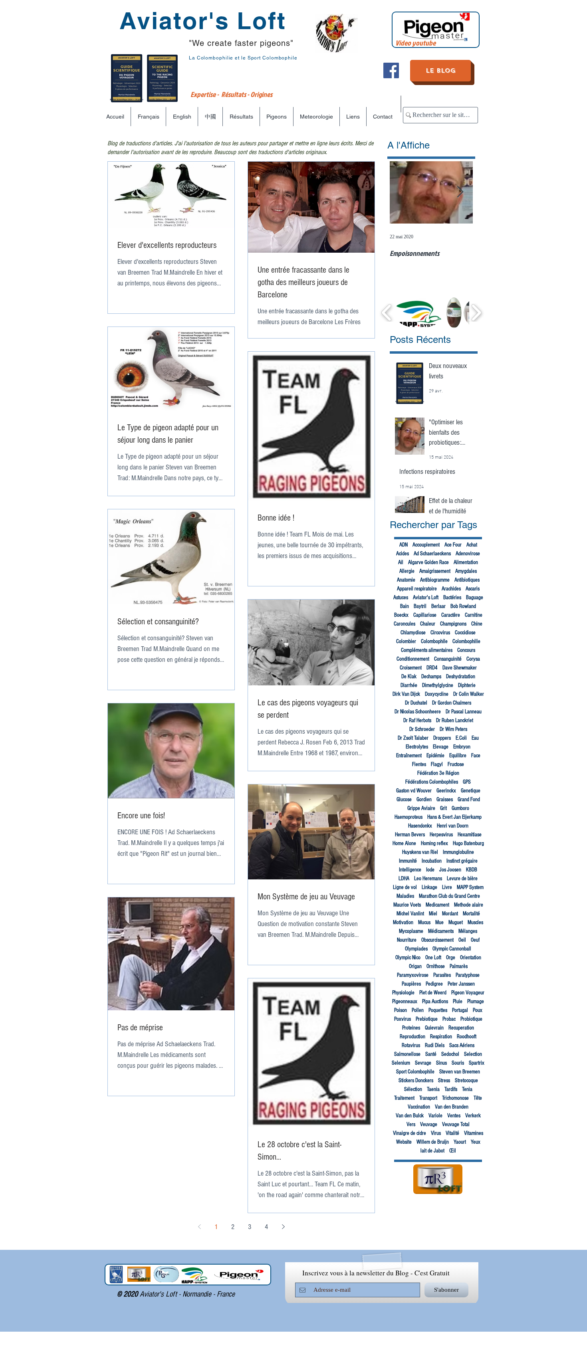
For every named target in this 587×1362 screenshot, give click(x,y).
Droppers (442, 738)
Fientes (419, 764)
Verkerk (473, 1116)
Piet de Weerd (432, 993)
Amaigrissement (434, 571)
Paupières (411, 984)
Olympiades (416, 949)
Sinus (441, 1063)
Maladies (405, 896)
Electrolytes (417, 747)
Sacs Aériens (461, 1045)
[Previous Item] (402, 192)
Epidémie (435, 755)
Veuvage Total (456, 1124)
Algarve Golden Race (428, 562)
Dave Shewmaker (459, 668)
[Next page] (283, 1226)
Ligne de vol (405, 887)
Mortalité (471, 914)
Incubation (432, 861)
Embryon (461, 747)
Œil (452, 1151)
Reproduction (412, 1036)
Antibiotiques (467, 580)
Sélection (413, 1089)
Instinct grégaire (462, 861)
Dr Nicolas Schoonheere (418, 712)
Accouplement (426, 545)
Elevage (440, 747)
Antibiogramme (435, 580)
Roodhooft (466, 1036)
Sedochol (450, 1054)
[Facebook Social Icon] (391, 70)
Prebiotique (427, 1019)
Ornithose (435, 966)
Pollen (418, 1010)
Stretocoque (466, 1080)
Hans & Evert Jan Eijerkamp (454, 817)
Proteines (411, 1028)
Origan (415, 966)
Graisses (444, 799)
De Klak (408, 676)
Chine (476, 624)
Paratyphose (468, 975)
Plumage (475, 1001)
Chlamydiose (413, 633)
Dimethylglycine (437, 685)
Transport (428, 1098)
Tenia (467, 1089)
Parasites (442, 975)
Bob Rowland (463, 606)
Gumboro (460, 808)
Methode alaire (468, 905)
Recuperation (461, 1028)
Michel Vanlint (410, 914)
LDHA (404, 878)
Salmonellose (407, 1054)
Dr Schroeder (422, 729)
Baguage (474, 597)
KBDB (471, 870)
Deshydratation (460, 676)
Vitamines (473, 1133)
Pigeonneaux (404, 1001)
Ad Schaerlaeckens (432, 553)
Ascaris (473, 589)
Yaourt (460, 1142)
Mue (439, 922)
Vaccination (419, 1107)
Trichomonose (455, 1098)
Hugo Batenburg (468, 843)
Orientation (470, 957)
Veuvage (428, 1124)
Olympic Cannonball (451, 949)
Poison (400, 1010)
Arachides (451, 589)
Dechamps (431, 676)
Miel (433, 914)
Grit (443, 808)
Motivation (403, 922)
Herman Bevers (410, 834)
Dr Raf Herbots (417, 720)
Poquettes (437, 1010)
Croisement (411, 668)
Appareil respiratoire (417, 589)
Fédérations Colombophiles (431, 782)
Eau (475, 738)
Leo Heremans (428, 878)
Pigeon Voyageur (467, 993)
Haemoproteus (408, 817)
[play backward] (387, 312)
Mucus (424, 922)
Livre (447, 887)
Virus (436, 1133)
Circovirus (440, 633)
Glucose (404, 799)
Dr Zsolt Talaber (413, 738)
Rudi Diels (434, 1045)
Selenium (401, 1063)
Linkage (429, 887)
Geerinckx (446, 791)
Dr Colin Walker (468, 694)
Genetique (470, 791)
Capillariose (424, 615)
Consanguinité (448, 659)
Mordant (450, 914)
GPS (467, 782)
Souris (458, 1063)
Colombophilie (466, 641)
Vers (411, 1124)
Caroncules (404, 624)
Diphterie (467, 685)
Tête (478, 1098)
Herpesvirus (441, 834)
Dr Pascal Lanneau (464, 712)
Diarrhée (409, 685)
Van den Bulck (410, 1116)
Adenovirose (468, 553)
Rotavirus (411, 1045)
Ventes (453, 1116)
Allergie (406, 571)
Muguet (455, 922)
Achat (471, 545)
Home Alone (404, 843)
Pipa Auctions (435, 1001)
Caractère (450, 615)
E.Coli (461, 738)
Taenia (433, 1089)
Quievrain (434, 1028)
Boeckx (401, 615)
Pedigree (434, 984)
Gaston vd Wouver (414, 791)
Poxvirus (402, 1019)
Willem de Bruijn (432, 1142)
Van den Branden (451, 1107)
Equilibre (457, 755)
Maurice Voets (407, 905)
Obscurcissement (437, 940)
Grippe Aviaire (421, 808)
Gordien (424, 799)
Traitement (404, 1098)
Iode (430, 870)
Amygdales (466, 571)
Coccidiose (465, 633)
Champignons (453, 624)
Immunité (408, 861)
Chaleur (427, 624)
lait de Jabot (432, 1151)
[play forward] (476, 312)
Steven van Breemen (459, 1072)
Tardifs (450, 1089)
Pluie (457, 1001)
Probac (449, 1019)
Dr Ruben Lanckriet (454, 720)
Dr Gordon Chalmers (451, 703)
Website (404, 1142)
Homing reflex (434, 843)
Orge (450, 957)
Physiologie (403, 993)
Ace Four (453, 545)
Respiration (441, 1036)
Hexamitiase (470, 834)
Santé (430, 1054)
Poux (477, 1010)
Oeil (462, 940)
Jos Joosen (450, 870)
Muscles (475, 922)
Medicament (437, 905)
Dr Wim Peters (453, 729)
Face (475, 755)
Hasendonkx (420, 826)
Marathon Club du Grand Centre (449, 896)
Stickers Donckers (416, 1080)
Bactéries (452, 597)
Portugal (460, 1010)
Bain (404, 606)
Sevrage (423, 1063)
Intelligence (410, 870)
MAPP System (470, 887)
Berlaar (438, 606)
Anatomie (406, 580)
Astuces (400, 597)
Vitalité (452, 1133)
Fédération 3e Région (438, 773)
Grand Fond (469, 799)
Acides (402, 553)
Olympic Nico (407, 957)
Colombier (406, 641)
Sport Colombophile (415, 1072)
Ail (400, 562)
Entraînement (409, 755)
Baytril (420, 606)
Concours (466, 650)
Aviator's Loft (425, 597)
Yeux (475, 1142)
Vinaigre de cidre (409, 1133)
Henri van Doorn (452, 826)
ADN (403, 545)
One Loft (433, 957)
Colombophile (434, 641)
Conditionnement (413, 659)
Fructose (456, 764)
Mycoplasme (411, 931)
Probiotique (471, 1019)
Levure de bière (462, 878)
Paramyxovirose (412, 975)
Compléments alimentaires (426, 650)
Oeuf (475, 940)
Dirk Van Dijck (406, 694)
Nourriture (406, 940)
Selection (473, 1054)
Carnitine (473, 615)
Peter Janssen (461, 984)
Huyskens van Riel (420, 852)
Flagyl (437, 764)
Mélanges (467, 931)
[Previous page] (199, 1226)
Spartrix (476, 1063)
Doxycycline (436, 694)
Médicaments (441, 931)
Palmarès (459, 966)
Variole (435, 1116)
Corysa (473, 659)
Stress (444, 1080)
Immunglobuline (458, 852)
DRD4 (432, 668)
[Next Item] (460, 192)
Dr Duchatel (416, 703)
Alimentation (466, 562)
